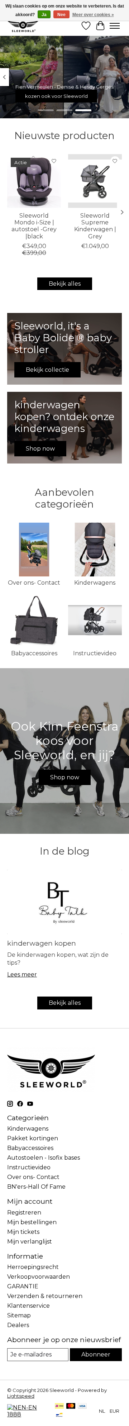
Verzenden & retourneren (44, 1296)
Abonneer (95, 1354)
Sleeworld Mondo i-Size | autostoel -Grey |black (34, 226)
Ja (44, 14)
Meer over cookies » (93, 14)
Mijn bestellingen (32, 1222)
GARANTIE (22, 1286)
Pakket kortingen (32, 1138)
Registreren (24, 1212)
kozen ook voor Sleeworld (56, 96)
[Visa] (82, 1406)
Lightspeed (20, 1396)
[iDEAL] (59, 1406)
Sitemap (19, 1315)
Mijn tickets (23, 1231)
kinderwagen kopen (41, 943)
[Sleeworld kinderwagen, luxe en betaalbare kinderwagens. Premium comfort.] (23, 26)
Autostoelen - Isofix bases (43, 1157)
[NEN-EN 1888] (27, 1414)
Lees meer (22, 974)
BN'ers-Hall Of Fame (36, 1186)
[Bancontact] (59, 1415)
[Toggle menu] (115, 26)
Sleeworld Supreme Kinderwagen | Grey (95, 226)
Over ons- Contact (34, 582)
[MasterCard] (71, 1406)
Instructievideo (94, 653)
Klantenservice (28, 1305)
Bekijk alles (65, 283)
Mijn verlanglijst (29, 1241)
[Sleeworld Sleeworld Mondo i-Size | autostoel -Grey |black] (34, 181)
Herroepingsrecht (33, 1267)
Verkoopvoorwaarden (38, 1276)
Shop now (64, 777)
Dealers (18, 1325)
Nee (61, 14)
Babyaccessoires (34, 653)
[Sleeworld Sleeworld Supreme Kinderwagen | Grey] (95, 181)
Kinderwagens (94, 582)
